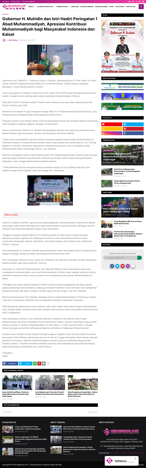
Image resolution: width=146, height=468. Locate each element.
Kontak (141, 465)
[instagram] (136, 1)
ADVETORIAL (120, 6)
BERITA (31, 6)
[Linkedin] (133, 266)
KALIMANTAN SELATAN (45, 6)
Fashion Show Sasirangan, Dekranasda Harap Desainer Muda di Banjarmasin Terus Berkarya (128, 234)
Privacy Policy (15, 1)
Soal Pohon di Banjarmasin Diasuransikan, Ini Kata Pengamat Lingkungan (127, 171)
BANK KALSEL (131, 6)
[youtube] (111, 124)
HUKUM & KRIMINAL (87, 6)
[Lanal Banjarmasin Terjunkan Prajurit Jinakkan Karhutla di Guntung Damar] (50, 382)
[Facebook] (112, 266)
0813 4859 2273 (116, 453)
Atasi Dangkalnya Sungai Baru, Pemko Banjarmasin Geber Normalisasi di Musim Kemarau (82, 394)
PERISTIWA (75, 6)
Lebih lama (93, 412)
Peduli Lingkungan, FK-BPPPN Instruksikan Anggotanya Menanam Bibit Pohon (31, 439)
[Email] (44, 363)
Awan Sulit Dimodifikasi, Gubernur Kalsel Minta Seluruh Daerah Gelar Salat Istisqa (15, 394)
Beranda (5, 14)
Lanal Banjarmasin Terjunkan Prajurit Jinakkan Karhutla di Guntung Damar (49, 393)
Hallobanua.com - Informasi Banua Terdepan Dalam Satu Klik (39, 465)
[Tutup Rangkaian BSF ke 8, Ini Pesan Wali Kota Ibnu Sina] (106, 224)
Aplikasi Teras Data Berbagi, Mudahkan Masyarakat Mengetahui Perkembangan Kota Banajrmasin (30, 451)
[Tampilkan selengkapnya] (48, 363)
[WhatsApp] (35, 363)
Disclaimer (5, 1)
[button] (141, 6)
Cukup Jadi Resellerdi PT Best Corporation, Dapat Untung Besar (28, 428)
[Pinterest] (39, 363)
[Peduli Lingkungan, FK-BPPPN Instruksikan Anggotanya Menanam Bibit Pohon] (7, 439)
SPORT (111, 6)
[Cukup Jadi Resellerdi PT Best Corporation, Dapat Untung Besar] (7, 429)
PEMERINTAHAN (62, 6)
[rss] (111, 129)
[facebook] (129, 1)
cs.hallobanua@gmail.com (134, 453)
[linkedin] (143, 1)
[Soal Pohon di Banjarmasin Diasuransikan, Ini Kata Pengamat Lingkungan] (106, 172)
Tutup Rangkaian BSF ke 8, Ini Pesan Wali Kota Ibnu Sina (128, 222)
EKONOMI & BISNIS (101, 6)
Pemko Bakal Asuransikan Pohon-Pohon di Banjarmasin (127, 182)
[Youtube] (123, 266)
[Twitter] (117, 266)
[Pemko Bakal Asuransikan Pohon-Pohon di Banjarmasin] (106, 183)
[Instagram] (128, 266)
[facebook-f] (133, 133)
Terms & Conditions (28, 1)
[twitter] (133, 1)
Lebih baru (8, 412)
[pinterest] (139, 1)
